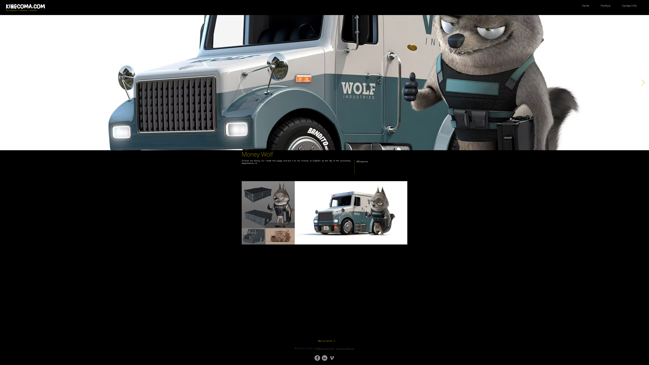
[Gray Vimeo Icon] (332, 358)
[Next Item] (643, 82)
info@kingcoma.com (324, 348)
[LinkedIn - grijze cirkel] (324, 358)
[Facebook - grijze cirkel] (317, 358)
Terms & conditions (345, 348)
